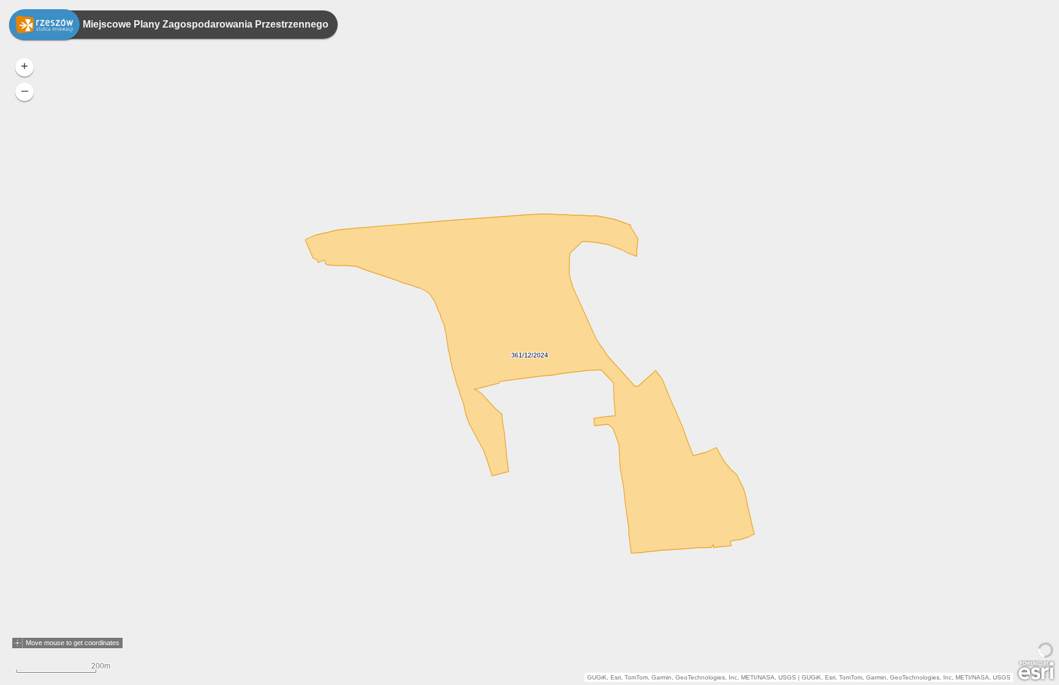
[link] (44, 24)
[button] (17, 643)
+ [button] (24, 65)
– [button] (24, 90)
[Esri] (1036, 671)
